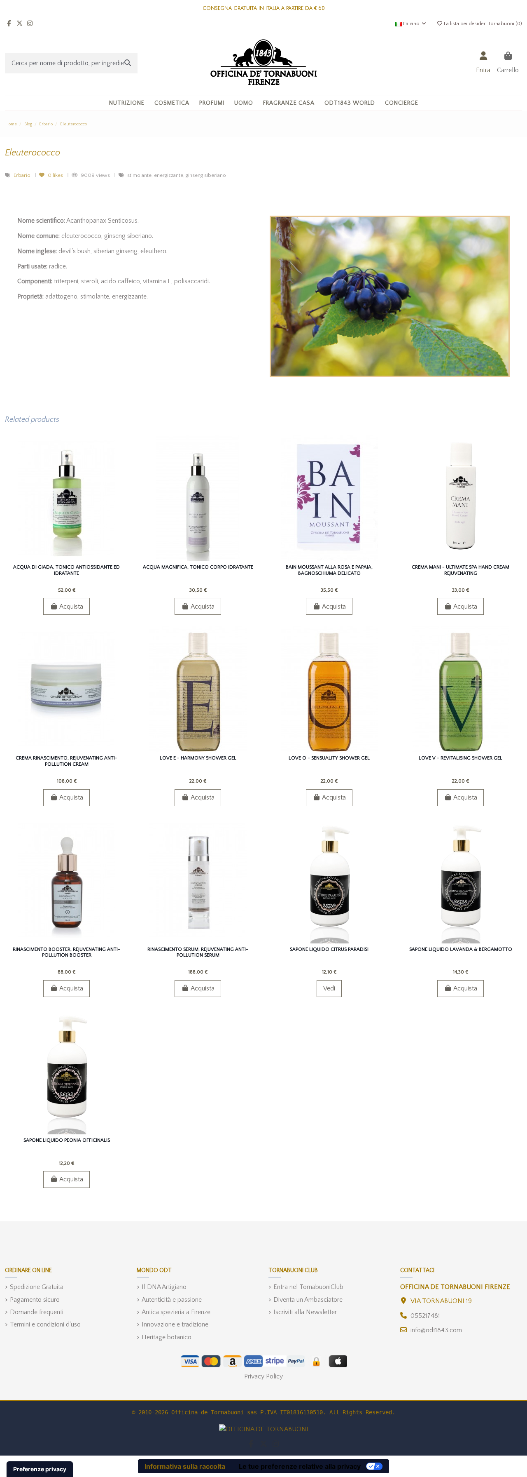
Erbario (23, 175)
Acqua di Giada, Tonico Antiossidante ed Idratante (66, 570)
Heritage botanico (166, 1337)
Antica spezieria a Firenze (176, 1312)
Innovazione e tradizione (175, 1324)
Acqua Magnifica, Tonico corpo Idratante (198, 567)
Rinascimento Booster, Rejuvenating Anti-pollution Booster (66, 952)
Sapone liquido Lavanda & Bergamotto (460, 949)
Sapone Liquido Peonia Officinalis (66, 1140)
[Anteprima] (79, 557)
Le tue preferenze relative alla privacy (300, 1466)
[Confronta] (65, 557)
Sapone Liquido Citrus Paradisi (329, 949)
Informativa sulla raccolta (185, 1466)
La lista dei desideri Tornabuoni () (482, 23)
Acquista (71, 606)
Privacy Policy (263, 1376)
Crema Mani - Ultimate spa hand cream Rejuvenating (460, 570)
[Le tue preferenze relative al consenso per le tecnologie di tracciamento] (40, 1469)
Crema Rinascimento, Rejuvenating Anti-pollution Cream (66, 761)
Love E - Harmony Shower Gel (198, 758)
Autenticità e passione (172, 1299)
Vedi (329, 988)
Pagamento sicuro (35, 1299)
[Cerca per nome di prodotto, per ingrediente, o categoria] (128, 63)
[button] (171, 103)
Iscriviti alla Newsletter (305, 1312)
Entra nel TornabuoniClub (308, 1287)
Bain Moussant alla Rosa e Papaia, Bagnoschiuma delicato (329, 570)
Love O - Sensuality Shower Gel (329, 758)
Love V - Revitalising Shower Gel (460, 758)
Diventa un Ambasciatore (308, 1299)
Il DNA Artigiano (164, 1287)
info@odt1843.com (436, 1330)
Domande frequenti (36, 1312)
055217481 (425, 1315)
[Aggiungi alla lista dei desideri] (52, 557)
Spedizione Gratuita (36, 1287)
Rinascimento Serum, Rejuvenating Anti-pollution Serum (197, 952)
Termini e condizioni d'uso (45, 1324)
